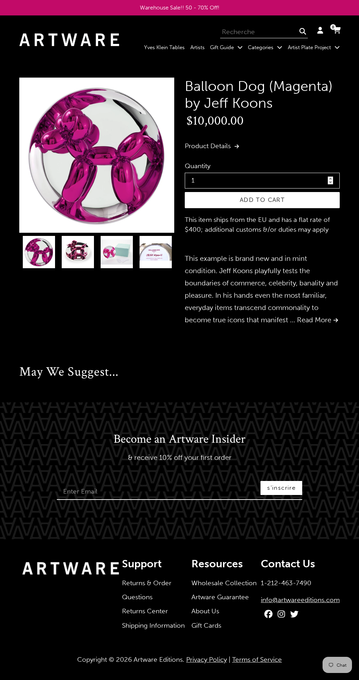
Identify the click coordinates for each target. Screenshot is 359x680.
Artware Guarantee (220, 597)
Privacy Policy (206, 659)
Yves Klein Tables (164, 47)
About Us (205, 611)
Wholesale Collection (224, 583)
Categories (266, 47)
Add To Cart (262, 199)
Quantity (197, 166)
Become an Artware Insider (179, 439)
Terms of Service (257, 659)
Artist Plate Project (315, 47)
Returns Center (145, 611)
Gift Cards (206, 625)
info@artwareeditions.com (300, 600)
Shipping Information (153, 625)
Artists (197, 47)
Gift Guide (227, 47)
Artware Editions (158, 659)
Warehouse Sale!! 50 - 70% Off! (179, 7)
